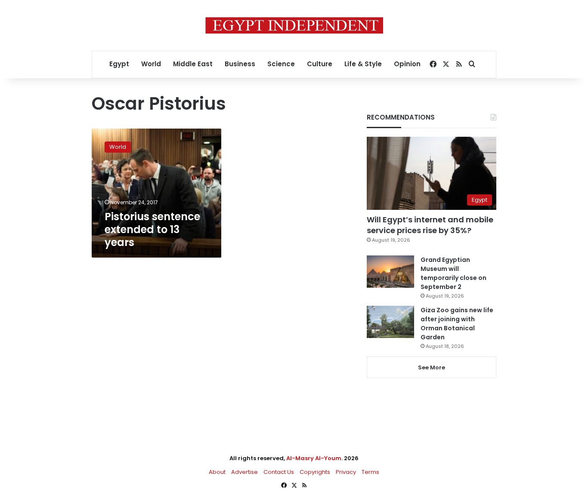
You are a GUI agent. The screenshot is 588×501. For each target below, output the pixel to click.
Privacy (346, 472)
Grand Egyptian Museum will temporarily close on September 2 (453, 273)
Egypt (119, 63)
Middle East (193, 63)
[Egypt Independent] (294, 25)
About (217, 472)
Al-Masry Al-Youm (313, 458)
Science (281, 63)
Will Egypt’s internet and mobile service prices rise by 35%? (430, 225)
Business (240, 63)
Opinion (407, 63)
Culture (319, 63)
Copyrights (315, 472)
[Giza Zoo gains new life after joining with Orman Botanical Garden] (390, 322)
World (151, 63)
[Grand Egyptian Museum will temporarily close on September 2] (390, 271)
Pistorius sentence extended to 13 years (152, 229)
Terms (370, 472)
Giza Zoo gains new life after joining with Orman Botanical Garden (457, 323)
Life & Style (363, 63)
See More (431, 367)
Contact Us (278, 472)
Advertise (244, 472)
